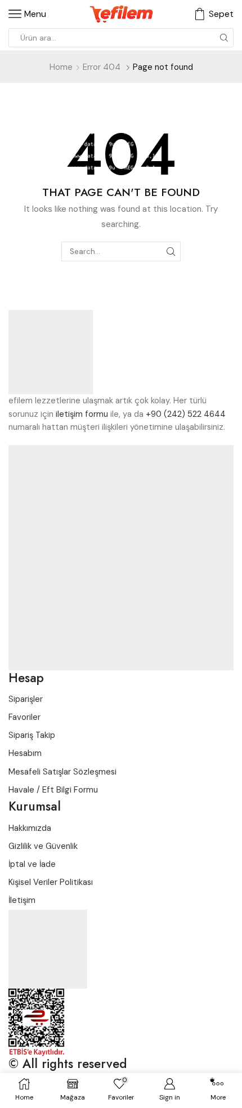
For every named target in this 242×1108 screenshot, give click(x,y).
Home (61, 67)
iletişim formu (82, 414)
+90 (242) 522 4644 (186, 414)
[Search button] (224, 38)
